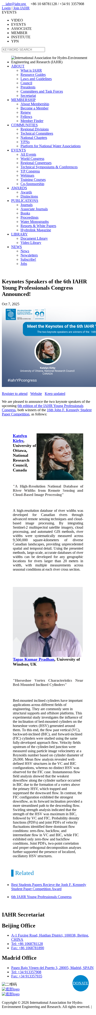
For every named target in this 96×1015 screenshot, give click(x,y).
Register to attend (14, 394)
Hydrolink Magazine (36, 230)
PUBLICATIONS (24, 201)
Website (36, 394)
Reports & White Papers (38, 226)
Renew (26, 112)
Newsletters (29, 255)
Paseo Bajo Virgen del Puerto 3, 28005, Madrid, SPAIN (52, 968)
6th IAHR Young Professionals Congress (41, 897)
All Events (28, 154)
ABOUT (17, 66)
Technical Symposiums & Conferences (49, 167)
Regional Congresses (36, 163)
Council (26, 83)
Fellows (26, 117)
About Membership (35, 104)
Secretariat (28, 96)
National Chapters (34, 138)
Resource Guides (33, 75)
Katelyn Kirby (20, 438)
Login (6, 8)
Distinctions (29, 196)
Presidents (28, 87)
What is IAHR (31, 70)
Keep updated (55, 394)
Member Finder (32, 121)
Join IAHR (21, 8)
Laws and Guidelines (36, 79)
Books (25, 213)
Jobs (24, 264)
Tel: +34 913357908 (26, 972)
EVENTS (18, 150)
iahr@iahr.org (14, 4)
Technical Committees (37, 133)
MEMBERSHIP (23, 100)
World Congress (32, 159)
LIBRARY (19, 234)
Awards (26, 192)
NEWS (16, 247)
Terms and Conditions (18, 1011)
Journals (27, 205)
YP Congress (30, 171)
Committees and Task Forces (42, 91)
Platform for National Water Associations (51, 146)
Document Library (34, 238)
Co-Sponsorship (32, 184)
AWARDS (19, 188)
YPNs (25, 142)
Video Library (31, 243)
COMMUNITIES (24, 125)
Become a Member (34, 108)
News (25, 251)
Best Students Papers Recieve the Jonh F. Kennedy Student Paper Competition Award (48, 887)
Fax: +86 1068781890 (27, 948)
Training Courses (33, 180)
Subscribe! (28, 259)
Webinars (27, 175)
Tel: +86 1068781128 (27, 944)
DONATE (80, 983)
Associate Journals (34, 209)
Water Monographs (35, 222)
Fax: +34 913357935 (26, 976)
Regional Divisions (35, 129)
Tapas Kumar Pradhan (33, 659)
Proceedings (29, 217)
